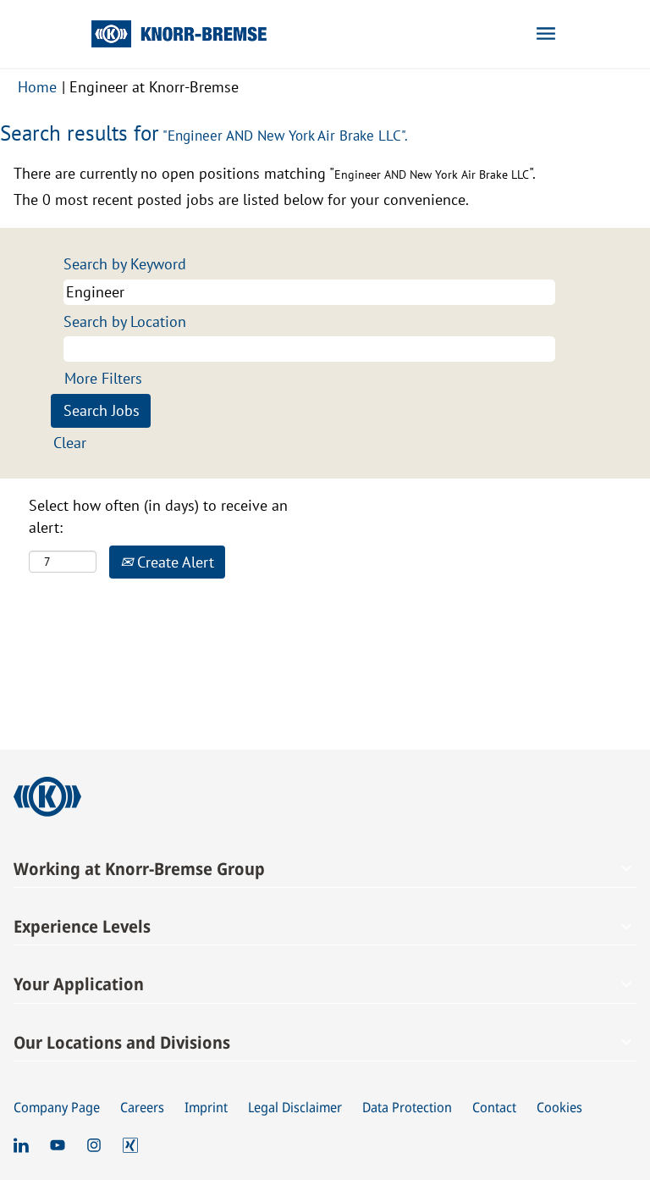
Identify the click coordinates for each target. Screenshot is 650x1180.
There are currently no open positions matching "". (275, 173)
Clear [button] (69, 442)
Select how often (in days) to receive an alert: (158, 516)
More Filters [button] (103, 378)
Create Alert (173, 562)
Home (37, 87)
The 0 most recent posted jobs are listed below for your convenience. (241, 199)
